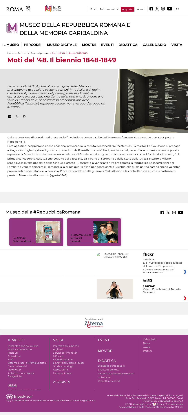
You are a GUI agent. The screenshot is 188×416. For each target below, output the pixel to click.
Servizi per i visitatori (65, 352)
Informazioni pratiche (66, 345)
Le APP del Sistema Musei (22, 239)
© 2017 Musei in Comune (138, 404)
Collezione (14, 356)
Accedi (141, 9)
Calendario (154, 45)
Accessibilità (60, 369)
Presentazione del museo (23, 345)
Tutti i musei (107, 9)
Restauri (13, 352)
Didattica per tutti (108, 369)
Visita (176, 45)
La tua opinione (62, 373)
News (146, 343)
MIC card (58, 356)
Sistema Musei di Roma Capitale (27, 362)
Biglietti (58, 349)
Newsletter (14, 369)
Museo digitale (62, 45)
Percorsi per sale (39, 53)
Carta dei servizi (17, 366)
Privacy (160, 404)
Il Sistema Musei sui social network (81, 238)
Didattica (128, 45)
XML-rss (179, 407)
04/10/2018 (162, 266)
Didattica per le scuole (111, 365)
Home (10, 53)
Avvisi (146, 347)
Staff (10, 359)
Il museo (10, 45)
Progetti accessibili (109, 380)
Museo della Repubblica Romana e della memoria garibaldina (63, 400)
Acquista (127, 9)
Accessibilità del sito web (159, 407)
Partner (147, 350)
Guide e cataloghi (63, 366)
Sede (12, 385)
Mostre (89, 45)
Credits (140, 407)
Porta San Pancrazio (20, 349)
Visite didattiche (63, 359)
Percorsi (32, 45)
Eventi (107, 45)
